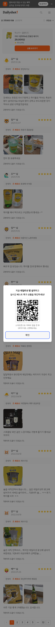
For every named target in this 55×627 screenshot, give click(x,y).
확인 (27, 335)
